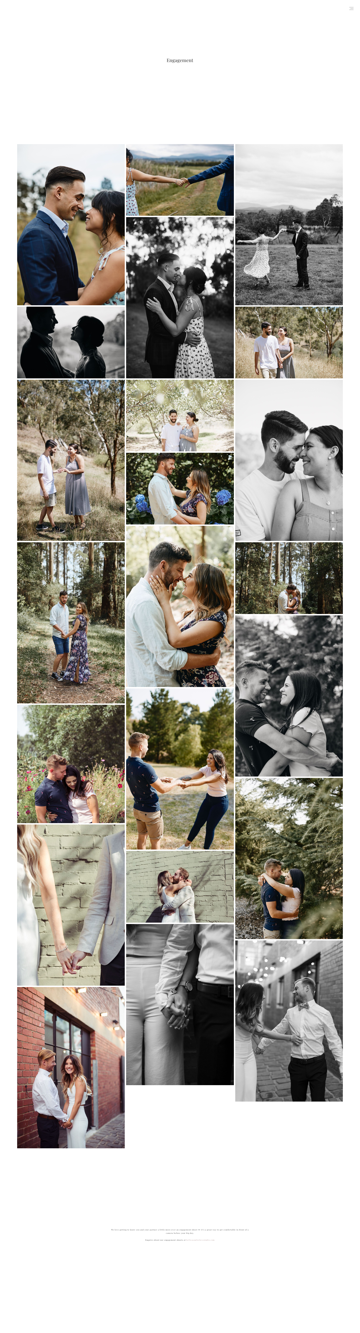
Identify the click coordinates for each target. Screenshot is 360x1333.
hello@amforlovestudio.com (200, 1240)
